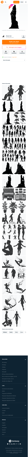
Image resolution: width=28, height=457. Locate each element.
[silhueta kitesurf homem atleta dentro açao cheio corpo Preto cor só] (8, 382)
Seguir (23, 37)
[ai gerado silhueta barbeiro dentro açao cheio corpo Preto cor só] (8, 93)
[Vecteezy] (2, 2)
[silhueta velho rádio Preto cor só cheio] (7, 287)
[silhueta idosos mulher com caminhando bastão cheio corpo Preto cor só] (18, 393)
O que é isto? (14, 57)
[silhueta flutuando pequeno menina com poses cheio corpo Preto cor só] (7, 109)
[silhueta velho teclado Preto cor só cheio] (8, 275)
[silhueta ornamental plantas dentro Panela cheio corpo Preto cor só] (16, 287)
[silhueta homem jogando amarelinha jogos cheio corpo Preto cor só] (12, 311)
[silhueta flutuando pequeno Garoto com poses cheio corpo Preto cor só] (9, 336)
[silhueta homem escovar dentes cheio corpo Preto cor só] (19, 336)
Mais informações (6, 60)
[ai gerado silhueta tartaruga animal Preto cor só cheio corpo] (8, 147)
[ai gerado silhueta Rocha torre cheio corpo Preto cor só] (16, 106)
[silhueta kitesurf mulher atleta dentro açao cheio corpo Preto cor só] (7, 394)
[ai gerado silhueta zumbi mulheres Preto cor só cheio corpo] (7, 160)
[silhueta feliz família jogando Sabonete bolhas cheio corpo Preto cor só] (12, 406)
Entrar (22, 2)
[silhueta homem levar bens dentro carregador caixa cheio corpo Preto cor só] (5, 311)
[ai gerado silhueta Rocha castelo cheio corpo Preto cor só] (19, 222)
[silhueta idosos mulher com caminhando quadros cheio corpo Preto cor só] (7, 322)
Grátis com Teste (14, 42)
